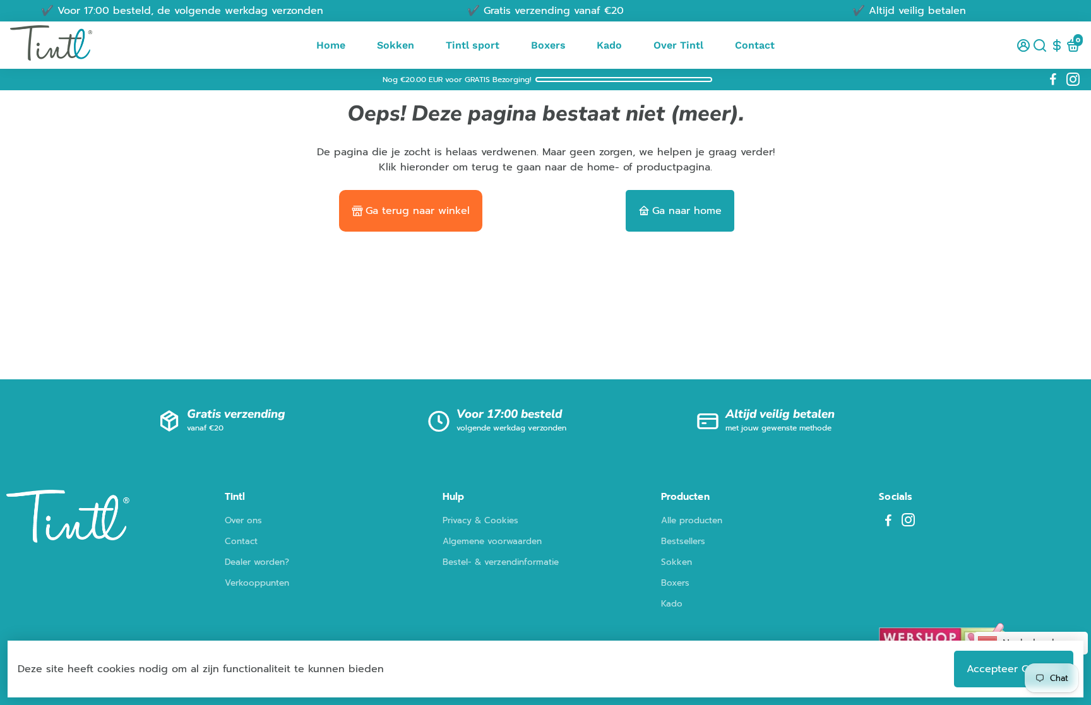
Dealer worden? (257, 562)
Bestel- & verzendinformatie (501, 562)
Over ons (243, 520)
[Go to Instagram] (1073, 79)
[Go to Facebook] (1053, 79)
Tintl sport (472, 45)
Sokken (395, 45)
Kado (609, 45)
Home (330, 45)
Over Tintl (678, 45)
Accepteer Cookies (1014, 669)
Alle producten (691, 520)
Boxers (548, 45)
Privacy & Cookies (480, 520)
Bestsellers (683, 541)
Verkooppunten (257, 582)
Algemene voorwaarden (492, 541)
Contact (755, 45)
